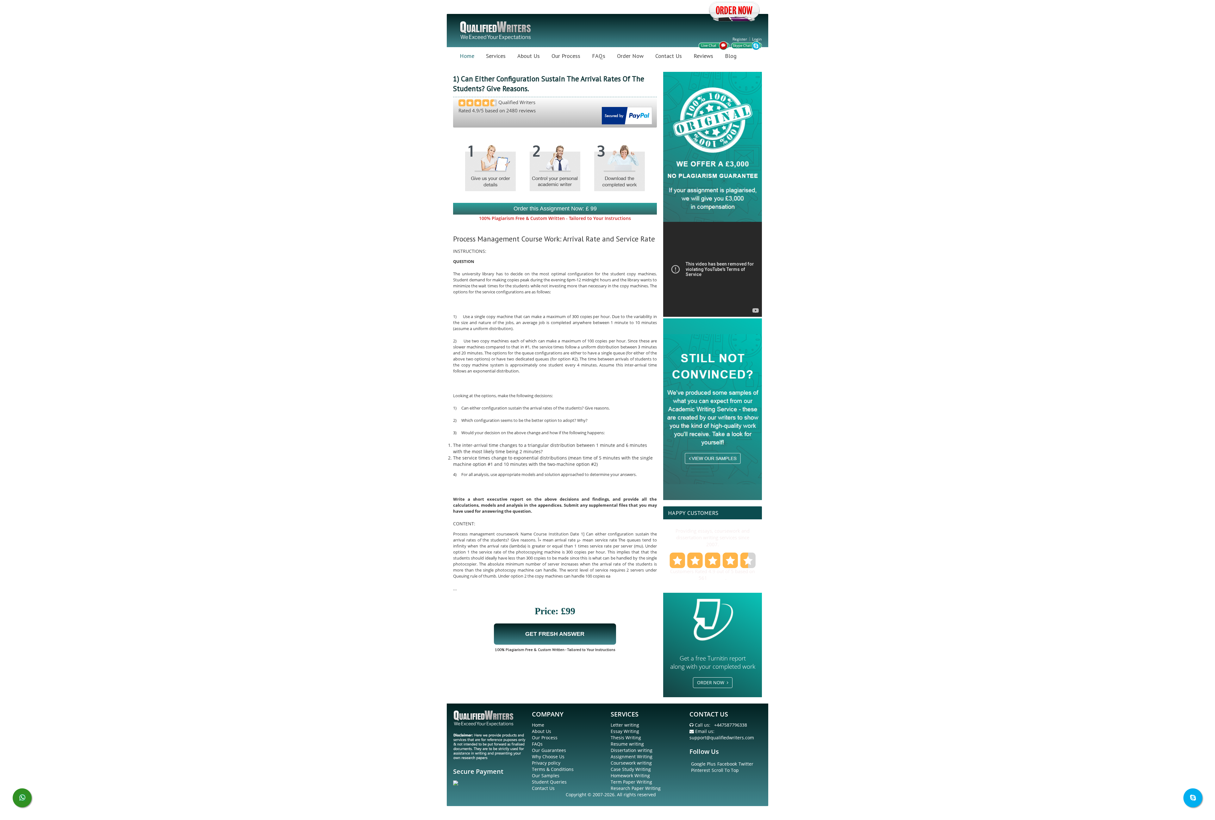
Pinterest (700, 770)
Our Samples (545, 776)
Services (496, 55)
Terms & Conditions (553, 769)
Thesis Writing (626, 738)
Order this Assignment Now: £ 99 (555, 208)
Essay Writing (625, 731)
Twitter (745, 764)
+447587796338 (730, 725)
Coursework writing (631, 763)
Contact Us (668, 55)
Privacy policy (546, 763)
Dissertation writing (631, 750)
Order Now (630, 55)
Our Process (565, 55)
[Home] (496, 30)
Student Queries (549, 782)
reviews (716, 578)
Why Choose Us (548, 757)
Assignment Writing (631, 757)
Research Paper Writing (636, 788)
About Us (528, 55)
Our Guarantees (549, 750)
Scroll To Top (725, 770)
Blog (731, 55)
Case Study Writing (631, 769)
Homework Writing (630, 776)
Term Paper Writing (631, 782)
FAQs (598, 55)
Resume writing (627, 744)
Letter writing (625, 725)
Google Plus (703, 764)
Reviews (703, 55)
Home (467, 55)
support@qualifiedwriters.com (721, 738)
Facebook (727, 764)
